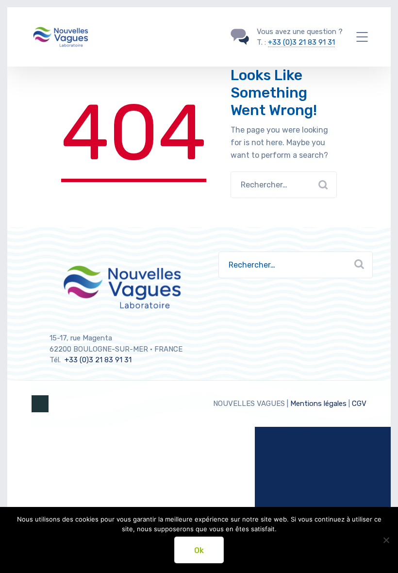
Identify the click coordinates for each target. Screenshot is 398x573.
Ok (199, 550)
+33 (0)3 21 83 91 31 (301, 42)
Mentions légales (318, 403)
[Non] (386, 540)
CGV (359, 403)
